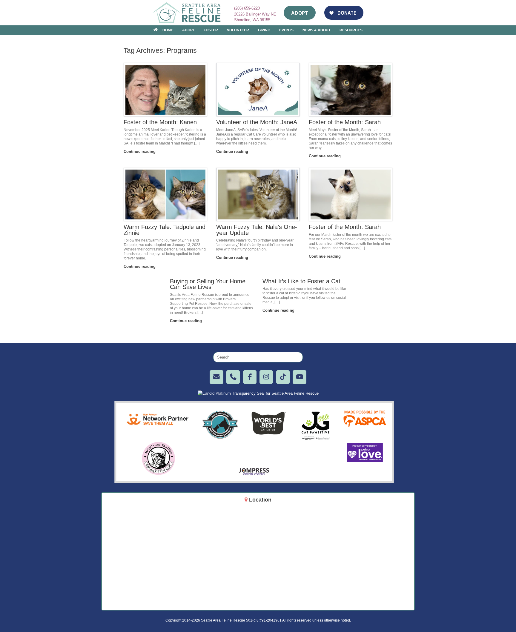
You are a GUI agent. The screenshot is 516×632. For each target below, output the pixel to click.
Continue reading (140, 151)
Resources (351, 30)
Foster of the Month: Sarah (345, 122)
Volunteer (238, 30)
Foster (211, 30)
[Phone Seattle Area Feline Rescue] (233, 377)
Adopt (188, 30)
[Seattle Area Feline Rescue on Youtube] (299, 377)
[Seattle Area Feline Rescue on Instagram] (266, 377)
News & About (316, 30)
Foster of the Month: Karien (160, 122)
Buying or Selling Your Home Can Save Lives (207, 284)
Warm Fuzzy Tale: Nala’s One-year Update (256, 230)
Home (167, 30)
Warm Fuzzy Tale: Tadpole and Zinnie (164, 230)
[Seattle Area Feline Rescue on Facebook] (250, 377)
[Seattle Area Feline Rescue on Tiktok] (283, 377)
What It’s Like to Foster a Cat (301, 281)
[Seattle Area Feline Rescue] (187, 12)
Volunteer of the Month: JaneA (256, 122)
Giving (264, 30)
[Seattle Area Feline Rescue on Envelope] (216, 377)
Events (286, 30)
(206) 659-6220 (247, 8)
